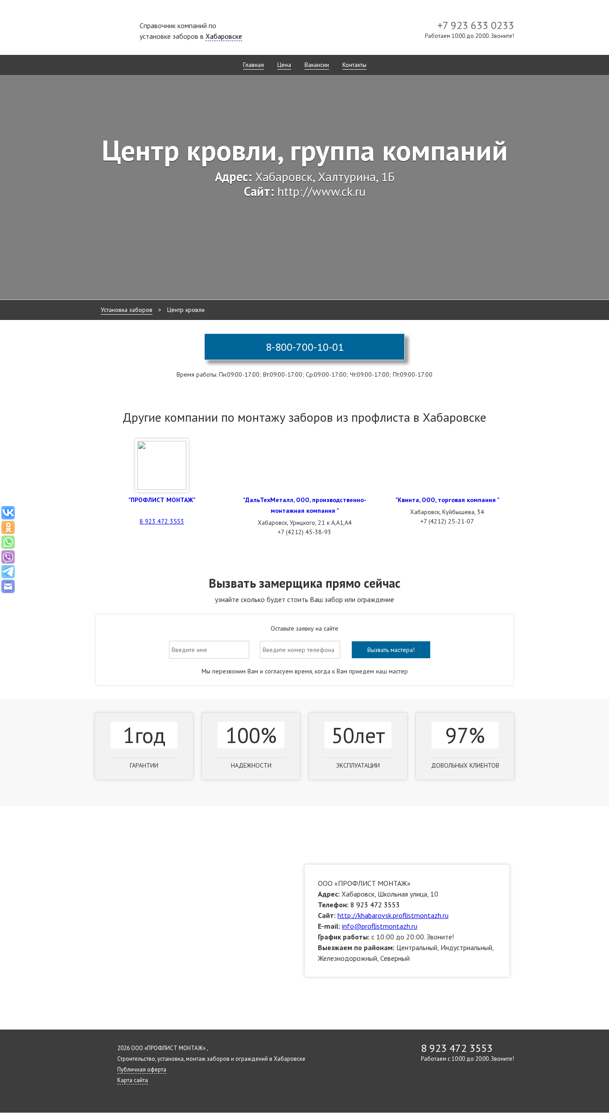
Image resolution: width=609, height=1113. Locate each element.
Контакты (354, 65)
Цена (284, 65)
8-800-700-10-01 (305, 347)
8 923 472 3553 (162, 521)
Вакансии (316, 65)
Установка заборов (126, 310)
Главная (253, 65)
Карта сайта (132, 1080)
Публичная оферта (141, 1069)
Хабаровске (224, 36)
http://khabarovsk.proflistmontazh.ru (393, 915)
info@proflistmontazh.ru (379, 926)
